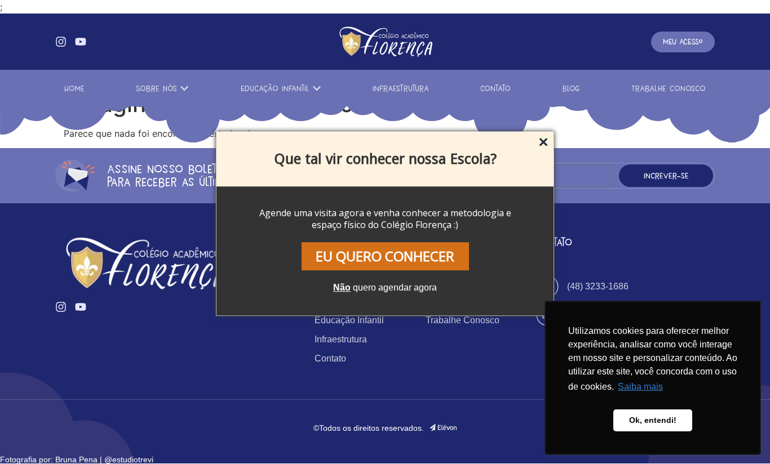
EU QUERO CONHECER (385, 256)
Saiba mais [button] (640, 386)
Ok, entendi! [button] (652, 420)
